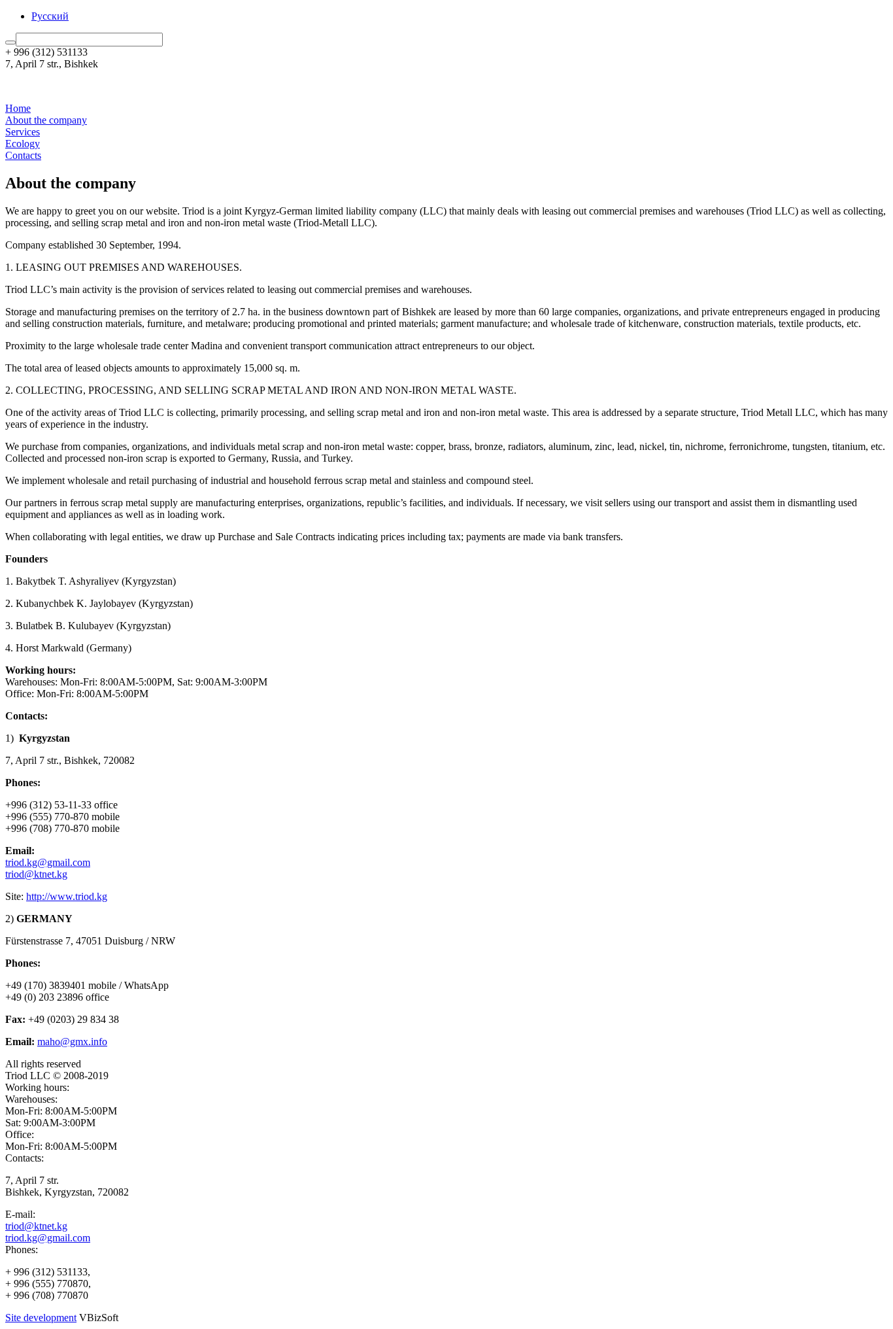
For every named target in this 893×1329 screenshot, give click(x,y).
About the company (46, 120)
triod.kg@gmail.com (47, 862)
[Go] (10, 42)
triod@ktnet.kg (36, 874)
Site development (40, 1317)
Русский (50, 16)
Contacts (23, 155)
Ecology (22, 143)
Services (22, 131)
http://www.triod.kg (66, 896)
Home (18, 108)
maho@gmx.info (72, 1041)
